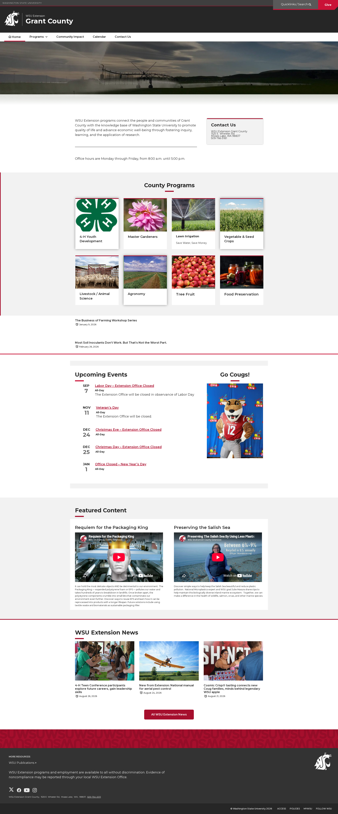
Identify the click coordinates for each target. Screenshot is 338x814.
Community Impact (70, 36)
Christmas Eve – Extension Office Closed (128, 429)
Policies (295, 808)
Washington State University (22, 3)
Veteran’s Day (107, 407)
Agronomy (136, 294)
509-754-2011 (94, 796)
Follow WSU (324, 808)
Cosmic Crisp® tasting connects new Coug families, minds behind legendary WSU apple (232, 689)
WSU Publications (21, 762)
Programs (37, 36)
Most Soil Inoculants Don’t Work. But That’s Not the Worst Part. (121, 342)
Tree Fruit (185, 294)
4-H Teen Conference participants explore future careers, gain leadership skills (103, 689)
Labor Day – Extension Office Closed (124, 386)
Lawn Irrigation (187, 236)
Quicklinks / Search (295, 4)
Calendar (99, 36)
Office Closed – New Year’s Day (120, 464)
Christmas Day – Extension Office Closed (128, 447)
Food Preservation (241, 294)
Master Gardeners (143, 237)
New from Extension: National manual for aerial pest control (166, 687)
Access (281, 808)
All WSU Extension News (169, 714)
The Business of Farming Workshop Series (106, 320)
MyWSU (308, 808)
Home (16, 37)
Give (328, 5)
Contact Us (123, 36)
